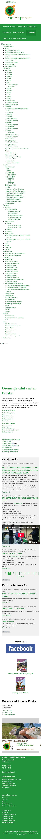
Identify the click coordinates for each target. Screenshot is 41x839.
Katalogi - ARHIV (7, 443)
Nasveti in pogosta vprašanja (15, 589)
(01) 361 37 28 (7, 712)
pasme (10, 432)
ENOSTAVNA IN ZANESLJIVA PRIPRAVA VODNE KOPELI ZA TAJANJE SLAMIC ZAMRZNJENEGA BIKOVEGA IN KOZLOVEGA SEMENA (20, 470)
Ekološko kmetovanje (8, 783)
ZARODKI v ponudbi (8, 445)
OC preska (15, 463)
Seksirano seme (8, 621)
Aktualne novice (7, 802)
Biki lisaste (5, 432)
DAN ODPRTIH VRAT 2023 (12, 554)
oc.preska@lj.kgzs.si (26, 17)
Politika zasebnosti (14, 833)
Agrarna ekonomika (8, 822)
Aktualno (21, 463)
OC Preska (5, 800)
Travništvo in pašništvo (8, 550)
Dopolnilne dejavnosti (8, 820)
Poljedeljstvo (6, 787)
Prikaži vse (6, 580)
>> (23, 576)
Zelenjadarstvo (6, 810)
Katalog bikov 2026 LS (20, 693)
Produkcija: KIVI (21, 835)
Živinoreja (4, 463)
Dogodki (8, 496)
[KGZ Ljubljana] (11, 2)
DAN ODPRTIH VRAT (15, 556)
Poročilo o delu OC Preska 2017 (14, 609)
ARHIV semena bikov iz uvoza (11, 439)
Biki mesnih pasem (7, 417)
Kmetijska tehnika (7, 818)
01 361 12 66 (15, 17)
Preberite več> (6, 492)
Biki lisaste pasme (7, 419)
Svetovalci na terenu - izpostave (11, 779)
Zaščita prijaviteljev (33, 833)
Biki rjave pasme (7, 415)
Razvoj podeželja (7, 781)
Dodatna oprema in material (10, 449)
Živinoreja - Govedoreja (9, 785)
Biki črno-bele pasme (8, 413)
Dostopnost (24, 833)
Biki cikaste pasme (7, 421)
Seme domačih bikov (8, 410)
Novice (10, 463)
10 (19, 576)
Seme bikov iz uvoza (8, 423)
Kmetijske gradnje (7, 816)
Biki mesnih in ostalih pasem (10, 430)
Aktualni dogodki (7, 804)
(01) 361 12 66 (7, 710)
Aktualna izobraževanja (9, 806)
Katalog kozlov (6, 441)
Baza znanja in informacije (10, 451)
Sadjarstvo (5, 812)
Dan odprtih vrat (7, 447)
